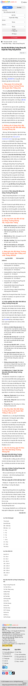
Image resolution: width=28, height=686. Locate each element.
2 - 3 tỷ (5, 532)
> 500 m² (6, 575)
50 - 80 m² (6, 559)
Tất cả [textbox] (13, 22)
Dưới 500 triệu (7, 523)
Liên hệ (6, 661)
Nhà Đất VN (11, 78)
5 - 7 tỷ (5, 537)
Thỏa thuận (6, 521)
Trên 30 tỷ (6, 546)
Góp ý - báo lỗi (19, 661)
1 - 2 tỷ (5, 530)
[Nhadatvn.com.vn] (9, 3)
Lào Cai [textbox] (13, 15)
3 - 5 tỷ (5, 535)
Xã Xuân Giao (7, 607)
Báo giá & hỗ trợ (8, 656)
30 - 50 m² (6, 556)
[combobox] (9, 12)
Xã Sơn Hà (6, 612)
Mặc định (22, 52)
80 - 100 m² (6, 561)
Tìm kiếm (15, 37)
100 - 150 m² (7, 563)
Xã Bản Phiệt (7, 591)
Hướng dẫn (6, 649)
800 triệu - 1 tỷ (7, 528)
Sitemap (6, 663)
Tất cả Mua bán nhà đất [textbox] (9, 12)
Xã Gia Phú (6, 600)
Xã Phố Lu (6, 614)
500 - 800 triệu (7, 525)
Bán (7, 7)
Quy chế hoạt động (21, 654)
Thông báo (6, 658)
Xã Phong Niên (7, 598)
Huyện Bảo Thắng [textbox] (13, 17)
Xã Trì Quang (7, 610)
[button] (22, 2)
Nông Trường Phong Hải (9, 584)
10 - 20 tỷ (6, 541)
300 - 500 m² (7, 572)
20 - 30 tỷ (6, 544)
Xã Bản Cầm (6, 594)
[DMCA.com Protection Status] (7, 646)
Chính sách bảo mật (21, 659)
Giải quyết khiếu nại (21, 656)
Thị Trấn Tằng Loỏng (9, 589)
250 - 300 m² (7, 570)
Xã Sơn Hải (6, 605)
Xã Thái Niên (7, 596)
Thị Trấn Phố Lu (7, 587)
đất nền (24, 99)
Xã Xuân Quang (7, 603)
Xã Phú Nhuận (7, 617)
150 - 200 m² (7, 565)
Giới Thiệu (18, 652)
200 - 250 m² (7, 568)
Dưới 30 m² (6, 554)
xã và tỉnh (6, 319)
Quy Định (18, 649)
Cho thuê (19, 7)
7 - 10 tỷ (5, 539)
